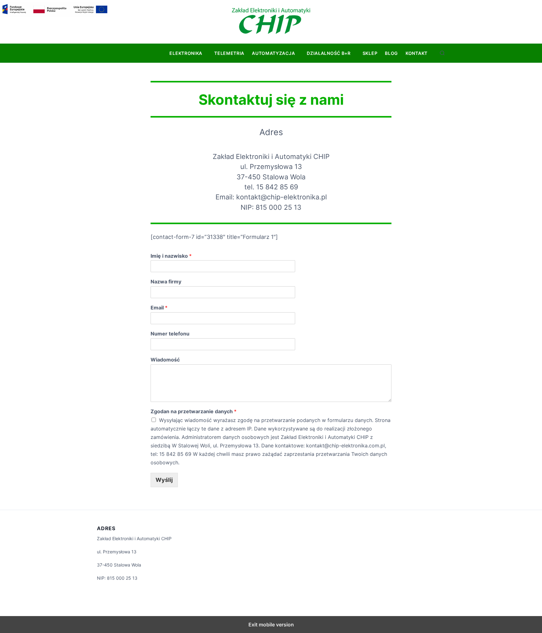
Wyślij (164, 480)
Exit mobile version (271, 624)
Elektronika (185, 53)
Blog (391, 53)
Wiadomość (165, 359)
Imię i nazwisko (171, 256)
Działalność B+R (329, 53)
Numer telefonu (170, 333)
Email (159, 307)
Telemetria (229, 53)
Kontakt (417, 53)
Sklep (370, 53)
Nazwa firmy (166, 281)
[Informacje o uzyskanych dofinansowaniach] (55, 15)
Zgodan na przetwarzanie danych (193, 411)
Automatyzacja (273, 53)
